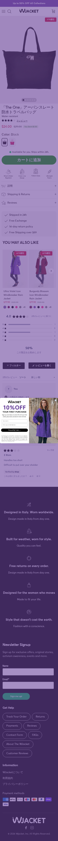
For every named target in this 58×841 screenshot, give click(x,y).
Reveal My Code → (14, 430)
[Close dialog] (55, 400)
